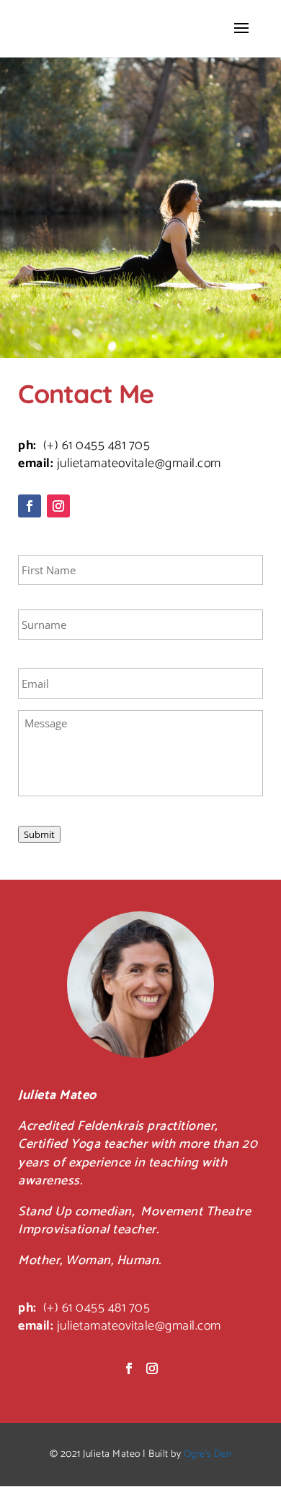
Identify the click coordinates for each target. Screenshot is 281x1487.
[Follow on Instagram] (58, 505)
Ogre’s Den (208, 1454)
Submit (39, 834)
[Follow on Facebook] (29, 505)
